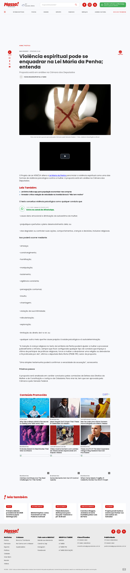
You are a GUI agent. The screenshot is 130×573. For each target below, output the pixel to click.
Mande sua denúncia (45, 540)
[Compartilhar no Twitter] (9, 64)
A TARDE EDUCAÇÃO (66, 550)
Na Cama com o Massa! (24, 544)
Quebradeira (20, 547)
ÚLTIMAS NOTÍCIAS (18, 12)
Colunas (20, 537)
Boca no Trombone (23, 540)
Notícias (8, 537)
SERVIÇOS (85, 12)
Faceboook (42, 550)
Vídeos (6, 564)
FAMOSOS (71, 12)
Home (21, 45)
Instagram (41, 547)
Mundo (6, 560)
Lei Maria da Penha (57, 175)
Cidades (7, 554)
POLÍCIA (33, 12)
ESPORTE (58, 12)
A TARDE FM (63, 547)
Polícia (6, 540)
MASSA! (61, 540)
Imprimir (120, 54)
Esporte (6, 547)
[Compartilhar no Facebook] (9, 61)
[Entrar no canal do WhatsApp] (22, 209)
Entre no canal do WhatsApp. (40, 210)
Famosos (7, 544)
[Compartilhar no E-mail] (10, 67)
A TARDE (61, 544)
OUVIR (9, 54)
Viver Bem (7, 557)
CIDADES (45, 12)
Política (27, 45)
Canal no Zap (42, 544)
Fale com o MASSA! (46, 537)
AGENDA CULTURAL (100, 12)
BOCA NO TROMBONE (119, 12)
